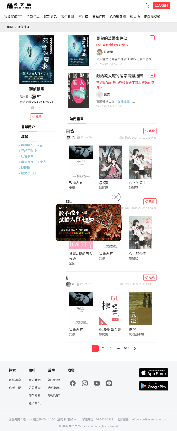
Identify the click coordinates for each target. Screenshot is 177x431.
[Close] (116, 197)
